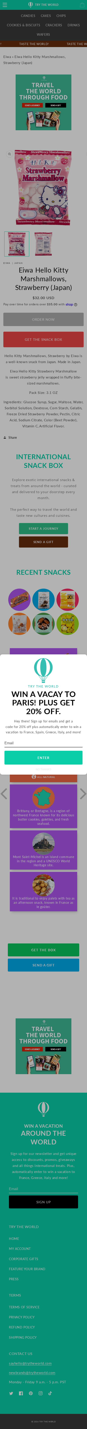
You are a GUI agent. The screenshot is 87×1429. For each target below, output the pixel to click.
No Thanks (43, 769)
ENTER (43, 758)
